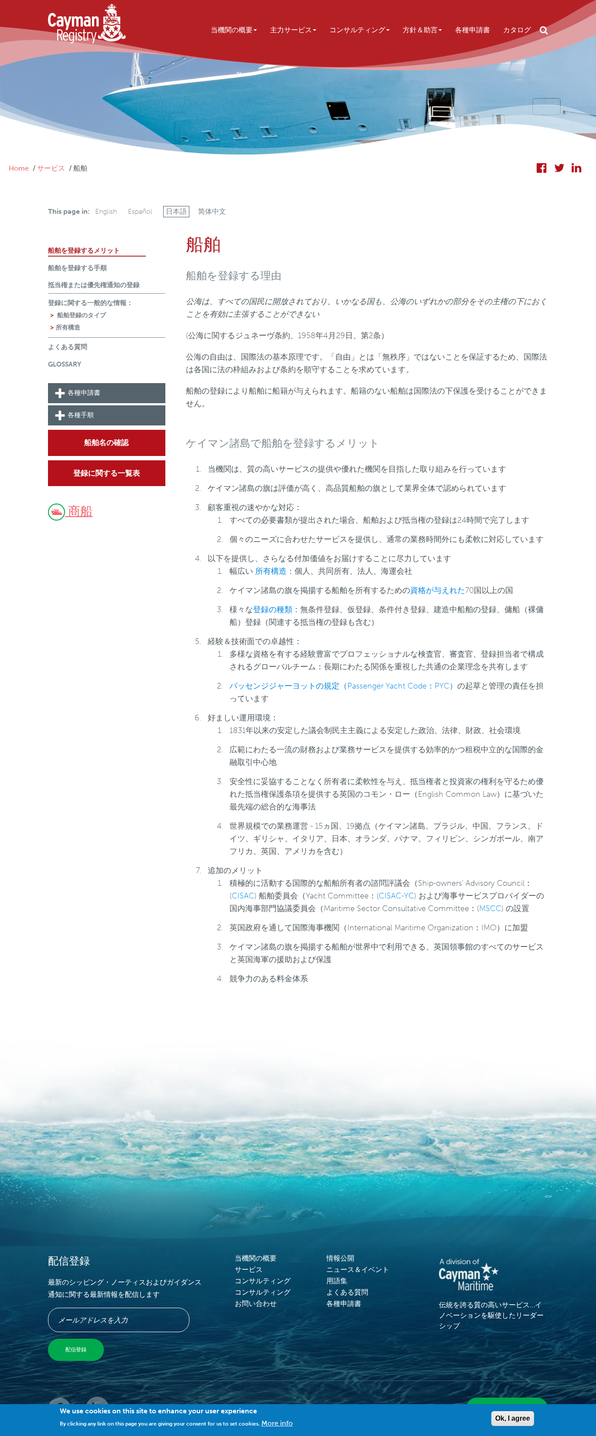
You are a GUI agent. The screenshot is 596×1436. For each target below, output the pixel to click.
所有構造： (275, 571)
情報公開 (340, 1258)
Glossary (64, 364)
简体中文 (212, 211)
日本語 (176, 211)
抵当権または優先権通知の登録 (94, 285)
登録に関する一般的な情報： (90, 303)
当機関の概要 (232, 30)
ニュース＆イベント (357, 1269)
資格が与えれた (437, 590)
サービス (51, 168)
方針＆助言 (420, 30)
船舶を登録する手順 (77, 268)
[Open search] (544, 30)
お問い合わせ (256, 1303)
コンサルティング (357, 30)
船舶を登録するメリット (84, 250)
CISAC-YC (396, 896)
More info (277, 1423)
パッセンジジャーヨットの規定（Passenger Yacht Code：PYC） (343, 686)
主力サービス (291, 30)
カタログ (517, 30)
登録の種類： (276, 609)
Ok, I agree (512, 1418)
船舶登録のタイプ (81, 315)
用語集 (336, 1281)
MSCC (490, 908)
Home (19, 168)
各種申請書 (472, 30)
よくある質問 (67, 347)
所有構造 (68, 327)
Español (140, 211)
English (106, 211)
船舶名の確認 (106, 442)
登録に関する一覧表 (106, 473)
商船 (78, 511)
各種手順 (81, 415)
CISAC (243, 896)
